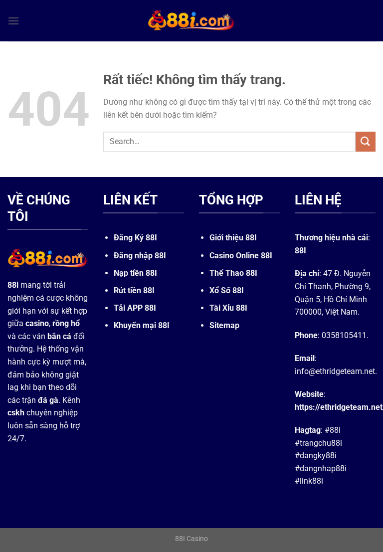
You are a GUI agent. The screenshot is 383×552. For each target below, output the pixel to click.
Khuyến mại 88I (142, 325)
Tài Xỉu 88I (228, 308)
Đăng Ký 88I (135, 237)
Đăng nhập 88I (140, 255)
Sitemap (224, 325)
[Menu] (13, 20)
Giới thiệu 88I (233, 237)
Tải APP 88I (135, 308)
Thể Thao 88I (233, 273)
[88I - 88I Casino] (191, 20)
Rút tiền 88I (134, 290)
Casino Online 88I (240, 255)
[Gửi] (366, 141)
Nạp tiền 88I (135, 273)
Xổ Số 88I (226, 290)
